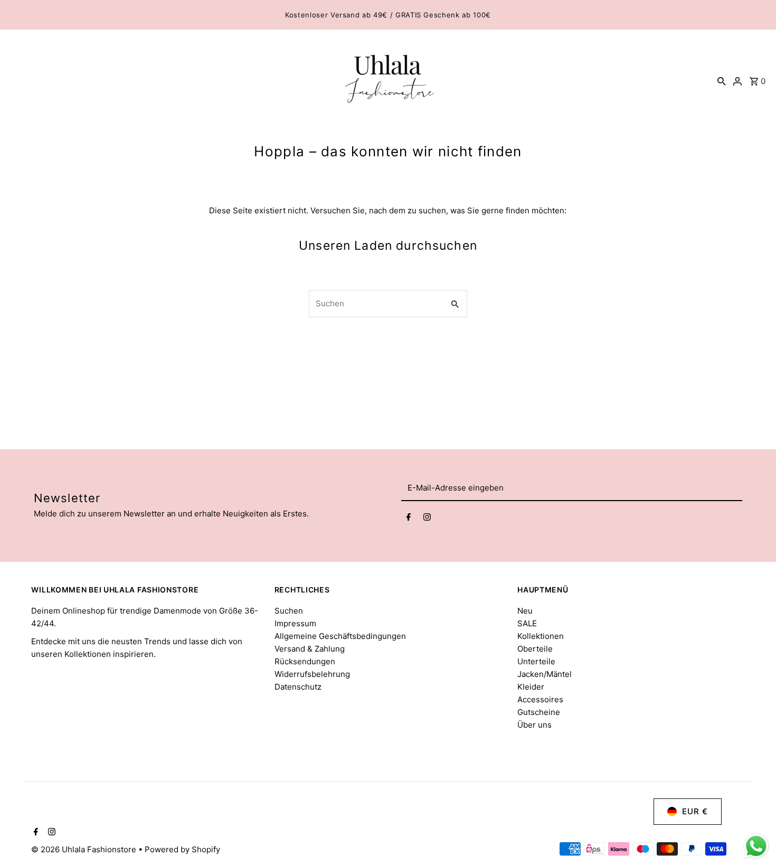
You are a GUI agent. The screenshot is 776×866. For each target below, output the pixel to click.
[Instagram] (427, 518)
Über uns (534, 725)
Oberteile (535, 649)
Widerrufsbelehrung (312, 674)
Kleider (530, 687)
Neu (525, 611)
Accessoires (540, 699)
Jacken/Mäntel (544, 674)
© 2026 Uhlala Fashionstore (84, 849)
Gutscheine (538, 712)
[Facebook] (408, 518)
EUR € (695, 811)
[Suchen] (721, 81)
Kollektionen (540, 636)
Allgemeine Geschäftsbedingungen (340, 636)
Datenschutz (298, 687)
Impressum (295, 623)
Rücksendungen (305, 661)
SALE (527, 623)
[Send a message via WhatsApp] (756, 846)
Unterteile (536, 661)
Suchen (289, 611)
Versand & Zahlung (310, 649)
